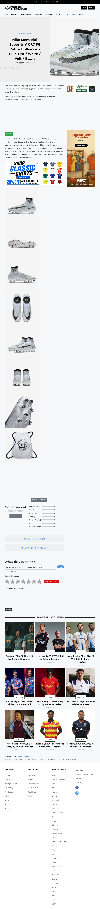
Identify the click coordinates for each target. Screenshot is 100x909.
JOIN (84, 7)
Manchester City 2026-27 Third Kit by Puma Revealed (80, 659)
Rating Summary (12, 576)
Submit (8, 609)
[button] (34, 796)
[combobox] (94, 14)
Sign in (91, 7)
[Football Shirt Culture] (16, 8)
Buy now (9, 133)
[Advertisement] (34, 116)
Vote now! (16, 516)
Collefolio (56, 2)
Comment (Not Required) (15, 589)
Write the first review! (35, 548)
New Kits (19, 652)
